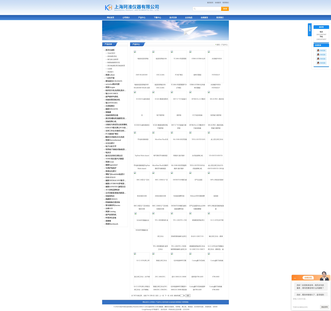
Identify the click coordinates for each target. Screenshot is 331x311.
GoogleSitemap (146, 309)
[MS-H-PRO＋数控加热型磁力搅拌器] (216, 107)
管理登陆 (185, 302)
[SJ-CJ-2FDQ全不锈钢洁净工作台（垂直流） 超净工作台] (216, 228)
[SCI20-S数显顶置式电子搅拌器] (160, 107)
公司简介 (126, 18)
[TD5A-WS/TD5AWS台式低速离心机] (197, 147)
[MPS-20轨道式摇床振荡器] (216, 188)
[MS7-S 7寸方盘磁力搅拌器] (179, 107)
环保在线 (172, 309)
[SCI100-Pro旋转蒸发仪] (142, 107)
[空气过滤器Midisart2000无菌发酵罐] (197, 188)
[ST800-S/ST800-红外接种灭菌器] (197, 67)
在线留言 (218, 2)
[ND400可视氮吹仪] (141, 220)
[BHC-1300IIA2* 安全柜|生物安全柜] (160, 188)
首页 (218, 45)
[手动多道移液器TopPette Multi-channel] (142, 147)
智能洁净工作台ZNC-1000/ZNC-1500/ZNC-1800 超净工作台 (160, 290)
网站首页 (110, 18)
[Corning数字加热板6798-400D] (216, 269)
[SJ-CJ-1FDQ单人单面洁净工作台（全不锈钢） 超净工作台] (142, 269)
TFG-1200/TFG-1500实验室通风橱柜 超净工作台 (179, 249)
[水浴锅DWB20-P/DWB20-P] (216, 67)
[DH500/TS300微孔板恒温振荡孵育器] (179, 188)
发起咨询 (324, 307)
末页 (171, 296)
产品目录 (108, 44)
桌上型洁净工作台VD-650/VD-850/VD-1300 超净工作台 (216, 168)
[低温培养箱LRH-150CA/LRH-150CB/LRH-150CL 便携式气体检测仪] (160, 67)
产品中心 (141, 18)
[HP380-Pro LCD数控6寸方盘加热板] (197, 107)
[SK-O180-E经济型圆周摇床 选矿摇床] (179, 147)
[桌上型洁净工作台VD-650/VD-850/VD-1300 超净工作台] (216, 147)
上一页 (161, 296)
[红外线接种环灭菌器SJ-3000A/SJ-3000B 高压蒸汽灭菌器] (179, 269)
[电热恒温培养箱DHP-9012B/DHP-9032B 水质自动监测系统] (142, 67)
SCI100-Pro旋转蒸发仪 (141, 125)
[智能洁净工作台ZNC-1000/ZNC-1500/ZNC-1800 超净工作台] (160, 269)
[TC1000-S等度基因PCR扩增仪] (179, 67)
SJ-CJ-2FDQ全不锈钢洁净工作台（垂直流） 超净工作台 (216, 249)
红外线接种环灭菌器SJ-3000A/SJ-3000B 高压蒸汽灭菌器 (179, 290)
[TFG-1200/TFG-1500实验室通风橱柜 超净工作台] (179, 228)
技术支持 (173, 18)
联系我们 (226, 2)
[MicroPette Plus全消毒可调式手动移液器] (160, 147)
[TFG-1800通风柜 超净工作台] (160, 228)
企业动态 (188, 18)
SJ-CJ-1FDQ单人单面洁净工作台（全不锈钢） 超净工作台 (142, 290)
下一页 (167, 296)
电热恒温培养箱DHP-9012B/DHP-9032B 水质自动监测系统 (142, 88)
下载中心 (157, 18)
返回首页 (210, 2)
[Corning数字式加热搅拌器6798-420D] (197, 269)
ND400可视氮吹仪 (142, 230)
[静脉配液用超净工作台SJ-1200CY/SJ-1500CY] (197, 228)
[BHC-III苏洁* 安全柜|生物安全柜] (142, 188)
